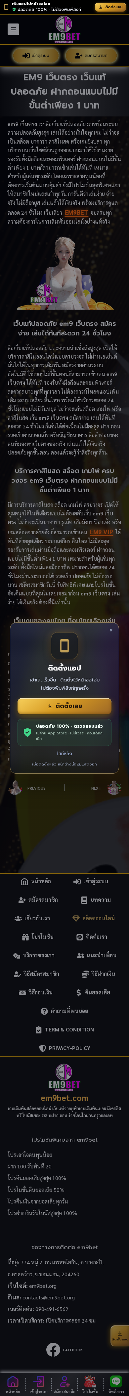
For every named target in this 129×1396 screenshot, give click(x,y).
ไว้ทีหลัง (64, 753)
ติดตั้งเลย (69, 706)
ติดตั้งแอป (114, 7)
